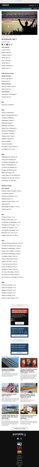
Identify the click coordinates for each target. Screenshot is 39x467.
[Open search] (35, 5)
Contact (19, 455)
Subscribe (19, 352)
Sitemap (19, 465)
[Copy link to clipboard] (12, 44)
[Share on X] (4, 44)
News (3, 372)
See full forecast (19, 335)
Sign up (35, 8)
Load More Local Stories (19, 428)
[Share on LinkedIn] (7, 44)
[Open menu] (37, 5)
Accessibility (19, 457)
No (14, 318)
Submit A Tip (19, 458)
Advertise (19, 460)
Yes (14, 320)
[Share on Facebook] (2, 44)
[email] (9, 44)
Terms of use (19, 462)
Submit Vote (19, 323)
